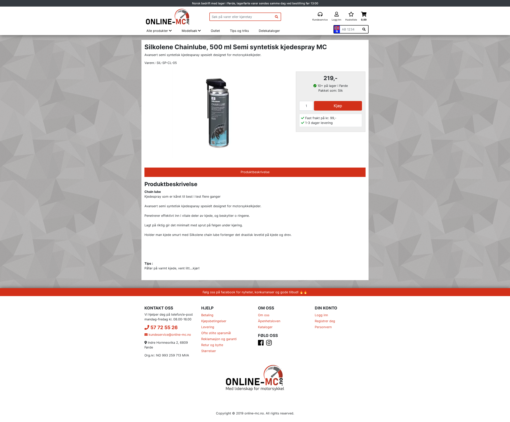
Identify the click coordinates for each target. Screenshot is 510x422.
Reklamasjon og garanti (219, 339)
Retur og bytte (212, 345)
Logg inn (321, 315)
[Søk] (276, 16)
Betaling (207, 315)
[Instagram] (269, 344)
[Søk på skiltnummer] (364, 29)
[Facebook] (261, 344)
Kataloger (265, 327)
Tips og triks (239, 31)
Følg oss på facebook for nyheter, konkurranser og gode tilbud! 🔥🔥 (255, 292)
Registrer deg (325, 321)
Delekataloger (269, 31)
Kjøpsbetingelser (213, 321)
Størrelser (208, 351)
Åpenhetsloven (269, 321)
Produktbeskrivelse (255, 172)
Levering (207, 327)
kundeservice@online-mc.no (169, 335)
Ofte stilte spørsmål (216, 333)
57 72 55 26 (163, 327)
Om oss (263, 315)
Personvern (323, 327)
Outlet (215, 31)
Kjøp (338, 105)
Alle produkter (157, 31)
